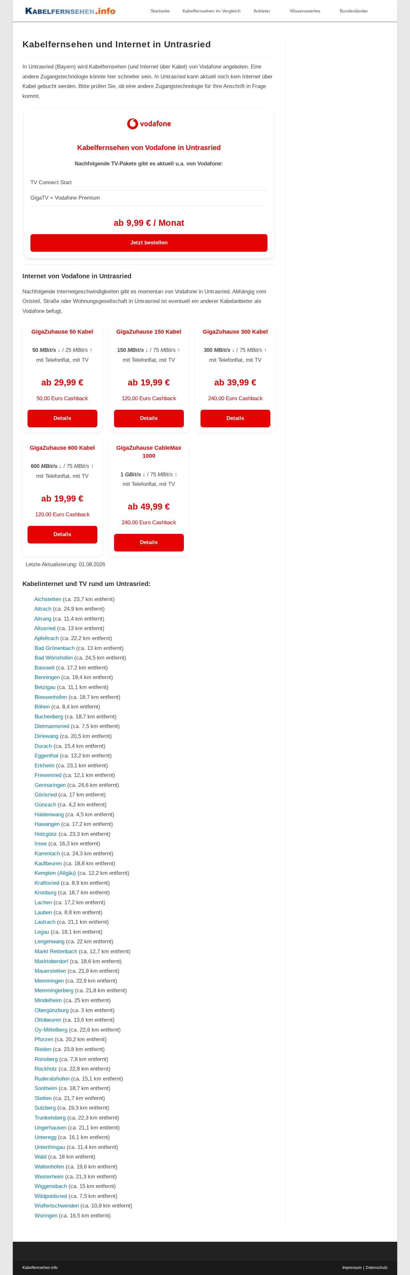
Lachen (43, 902)
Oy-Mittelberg (51, 1030)
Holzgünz (46, 834)
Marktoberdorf (51, 961)
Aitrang (42, 619)
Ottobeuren (48, 1020)
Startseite (160, 10)
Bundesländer (354, 10)
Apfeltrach (46, 638)
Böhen (42, 707)
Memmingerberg (54, 990)
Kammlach (47, 854)
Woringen (46, 1216)
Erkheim (44, 766)
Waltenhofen (49, 1167)
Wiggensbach (51, 1186)
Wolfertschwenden (57, 1206)
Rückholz (46, 1069)
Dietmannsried (52, 726)
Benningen (47, 677)
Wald (40, 1157)
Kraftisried (47, 883)
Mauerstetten (50, 971)
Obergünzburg (52, 1010)
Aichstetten (47, 599)
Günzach (45, 805)
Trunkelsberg (50, 1118)
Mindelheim (48, 1000)
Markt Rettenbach (56, 951)
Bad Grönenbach (55, 648)
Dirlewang (46, 736)
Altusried (44, 628)
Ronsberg (46, 1059)
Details (62, 418)
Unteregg (45, 1137)
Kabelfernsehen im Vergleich (212, 10)
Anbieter (261, 10)
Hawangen (47, 824)
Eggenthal (46, 756)
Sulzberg (45, 1108)
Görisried (46, 795)
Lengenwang (49, 941)
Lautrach (45, 922)
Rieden (43, 1049)
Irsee (41, 844)
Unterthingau (50, 1147)
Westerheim (49, 1177)
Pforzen (44, 1039)
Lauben (43, 912)
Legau (42, 932)
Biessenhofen (51, 697)
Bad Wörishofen (54, 658)
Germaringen (50, 785)
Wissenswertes (305, 10)
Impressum (352, 1267)
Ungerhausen (50, 1128)
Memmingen (49, 981)
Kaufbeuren (48, 863)
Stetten (43, 1098)
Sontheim (46, 1088)
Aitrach (42, 609)
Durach (43, 746)
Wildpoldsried (51, 1196)
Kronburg (45, 893)
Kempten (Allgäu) (55, 873)
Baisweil (44, 668)
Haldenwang (49, 815)
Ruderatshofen (52, 1079)
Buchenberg (49, 717)
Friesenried (48, 775)
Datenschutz (377, 1267)
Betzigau (45, 687)
